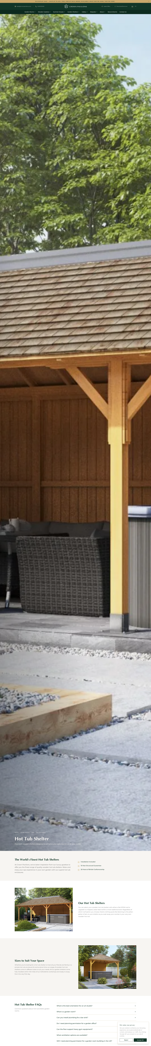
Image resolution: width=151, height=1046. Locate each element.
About (102, 12)
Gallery (84, 12)
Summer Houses (58, 12)
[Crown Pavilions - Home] (75, 6)
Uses (32, 832)
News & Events (112, 12)
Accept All (140, 1040)
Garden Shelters (73, 12)
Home (16, 832)
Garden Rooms (29, 12)
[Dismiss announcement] (149, 1)
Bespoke (93, 12)
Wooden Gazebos (43, 12)
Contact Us (123, 12)
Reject (126, 1040)
